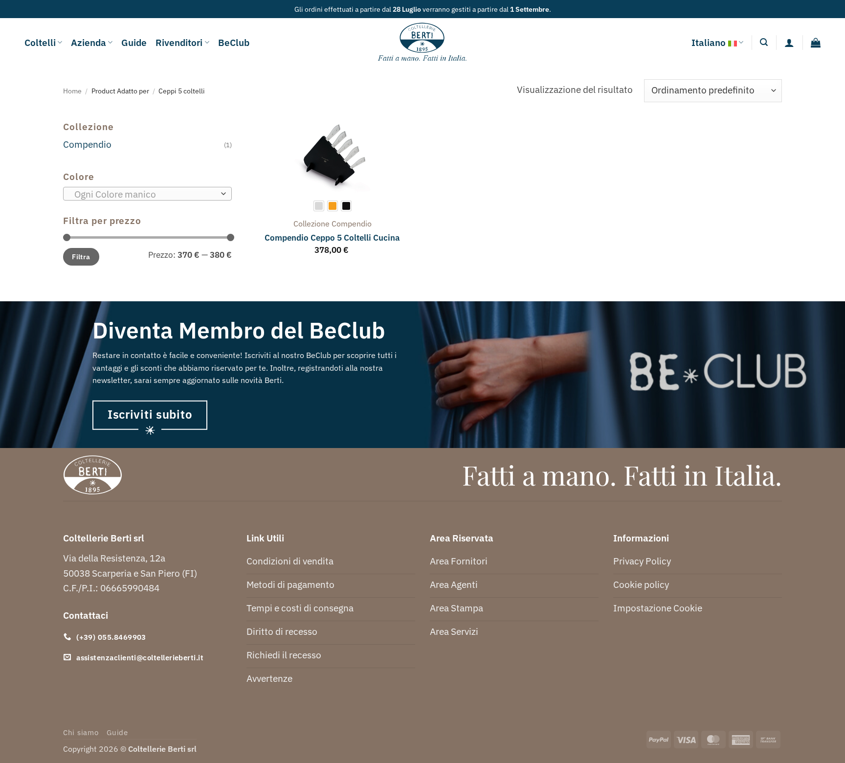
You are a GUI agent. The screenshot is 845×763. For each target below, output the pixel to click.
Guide (134, 42)
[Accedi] (789, 42)
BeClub (233, 42)
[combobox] (147, 194)
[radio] (319, 206)
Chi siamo (81, 732)
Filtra (81, 256)
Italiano (708, 42)
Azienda (88, 42)
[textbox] (144, 194)
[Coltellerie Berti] (422, 42)
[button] (764, 42)
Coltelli (40, 42)
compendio (352, 223)
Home (72, 90)
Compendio (87, 144)
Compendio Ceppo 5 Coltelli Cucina (332, 237)
